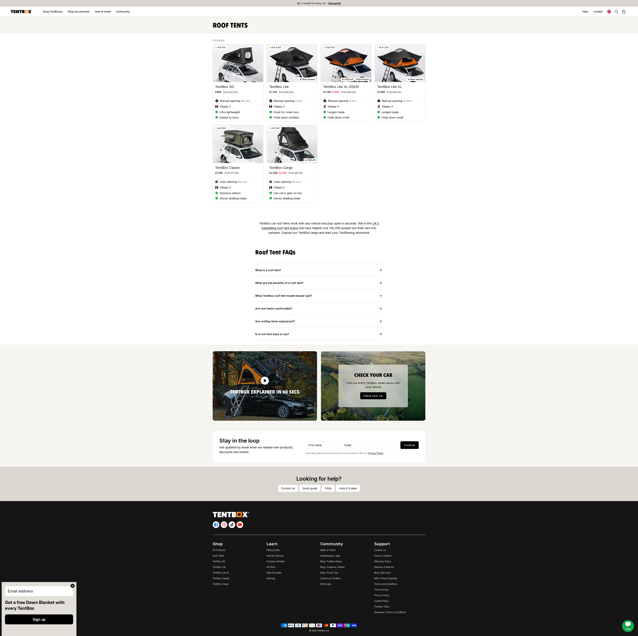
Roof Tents (218, 555)
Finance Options (382, 555)
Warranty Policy (382, 561)
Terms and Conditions (385, 584)
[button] (624, 12)
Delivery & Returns (384, 567)
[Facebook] (216, 524)
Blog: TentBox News (331, 561)
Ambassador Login (330, 555)
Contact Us (380, 550)
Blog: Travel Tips (329, 572)
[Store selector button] (609, 11)
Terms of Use (381, 589)
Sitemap (270, 578)
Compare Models (275, 561)
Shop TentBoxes (54, 12)
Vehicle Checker (275, 555)
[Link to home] (21, 11)
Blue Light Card (382, 572)
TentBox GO (219, 561)
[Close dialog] (72, 586)
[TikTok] (232, 524)
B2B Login (325, 584)
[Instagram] (224, 524)
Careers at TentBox (330, 578)
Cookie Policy (381, 600)
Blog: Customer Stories (332, 567)
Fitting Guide (273, 550)
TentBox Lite (219, 567)
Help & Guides (273, 572)
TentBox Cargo (220, 584)
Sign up (39, 619)
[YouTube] (240, 524)
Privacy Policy (375, 453)
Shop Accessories (80, 12)
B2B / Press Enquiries (385, 578)
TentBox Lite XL (221, 572)
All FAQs (270, 567)
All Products (219, 550)
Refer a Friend (327, 550)
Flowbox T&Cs (381, 606)
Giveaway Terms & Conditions (390, 612)
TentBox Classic (221, 578)
